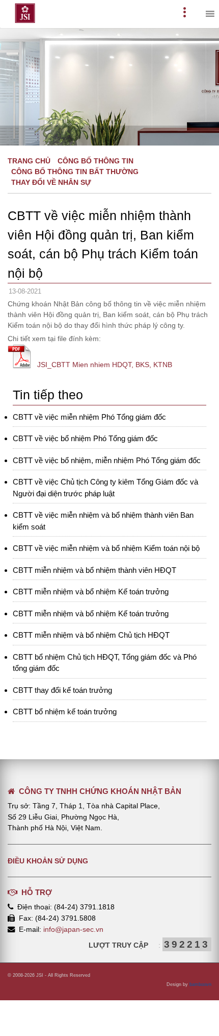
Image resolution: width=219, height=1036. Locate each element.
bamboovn (200, 984)
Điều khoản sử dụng (48, 861)
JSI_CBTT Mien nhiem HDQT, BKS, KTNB (104, 364)
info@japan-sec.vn (73, 929)
